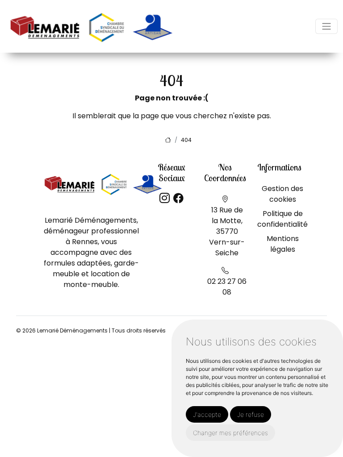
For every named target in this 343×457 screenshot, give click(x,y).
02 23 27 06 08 (227, 286)
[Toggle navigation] (326, 26)
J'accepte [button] (207, 414)
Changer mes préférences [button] (230, 432)
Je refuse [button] (250, 414)
